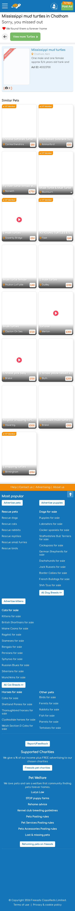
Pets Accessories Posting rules (37, 829)
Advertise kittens (13, 601)
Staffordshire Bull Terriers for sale (55, 538)
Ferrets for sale (48, 703)
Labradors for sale (50, 524)
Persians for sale (12, 653)
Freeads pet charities (37, 768)
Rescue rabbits (11, 530)
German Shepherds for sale (53, 553)
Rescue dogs (10, 518)
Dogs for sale (48, 511)
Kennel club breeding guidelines (37, 810)
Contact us (26, 487)
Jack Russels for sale (52, 567)
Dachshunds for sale (52, 561)
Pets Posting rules (37, 816)
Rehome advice (37, 804)
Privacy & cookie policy (47, 904)
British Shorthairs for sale (18, 622)
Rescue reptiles (11, 536)
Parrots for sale (48, 722)
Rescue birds (10, 548)
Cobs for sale (10, 698)
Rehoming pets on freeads (37, 844)
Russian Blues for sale (15, 665)
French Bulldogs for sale (54, 579)
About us (58, 487)
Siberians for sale (13, 671)
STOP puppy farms (37, 798)
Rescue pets (10, 511)
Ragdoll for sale (11, 634)
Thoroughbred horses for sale (17, 712)
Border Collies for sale (53, 573)
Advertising (43, 487)
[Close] (5, 36)
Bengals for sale (12, 647)
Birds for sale (47, 697)
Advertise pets (12, 503)
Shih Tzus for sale (50, 585)
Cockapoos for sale (51, 545)
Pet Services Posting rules (37, 822)
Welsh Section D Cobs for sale (17, 727)
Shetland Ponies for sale (17, 704)
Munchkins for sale (13, 677)
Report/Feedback (37, 744)
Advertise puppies (52, 503)
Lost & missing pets (37, 835)
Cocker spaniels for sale (54, 530)
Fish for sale (47, 715)
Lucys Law (37, 792)
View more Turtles (24, 36)
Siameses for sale (13, 641)
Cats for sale (10, 610)
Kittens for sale (11, 616)
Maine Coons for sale (15, 628)
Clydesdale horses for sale (18, 719)
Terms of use (21, 904)
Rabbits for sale (49, 709)
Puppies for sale (49, 518)
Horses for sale (12, 692)
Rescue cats (9, 524)
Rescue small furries (14, 542)
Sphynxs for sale (12, 659)
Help (14, 487)
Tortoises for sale (50, 728)
